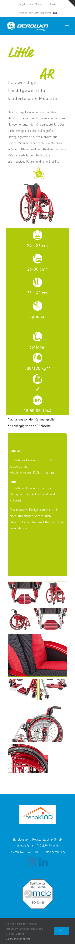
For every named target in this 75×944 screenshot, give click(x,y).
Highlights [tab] (17, 438)
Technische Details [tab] (22, 561)
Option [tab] (14, 541)
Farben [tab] (14, 551)
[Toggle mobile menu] (67, 27)
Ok (62, 931)
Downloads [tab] (17, 571)
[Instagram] (32, 862)
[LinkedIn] (43, 862)
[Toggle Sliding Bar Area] (71, 3)
